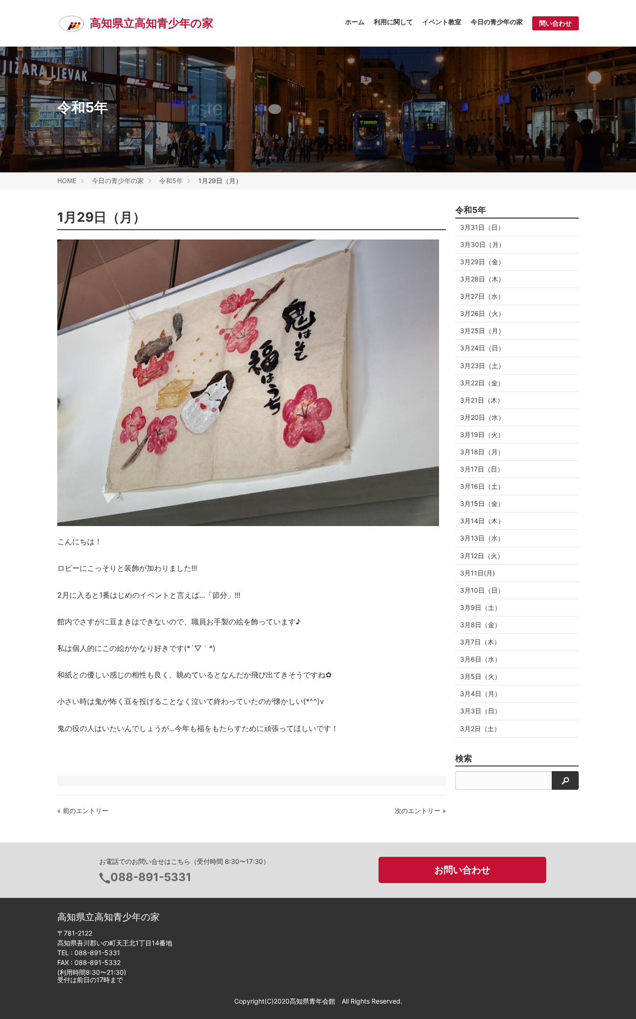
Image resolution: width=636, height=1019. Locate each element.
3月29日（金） (482, 262)
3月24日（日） (482, 348)
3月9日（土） (480, 607)
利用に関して (393, 22)
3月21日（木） (482, 400)
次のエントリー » (420, 810)
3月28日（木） (482, 279)
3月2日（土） (480, 728)
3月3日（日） (480, 711)
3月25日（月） (482, 331)
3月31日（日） (482, 227)
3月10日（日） (482, 590)
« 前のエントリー (82, 810)
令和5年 (171, 181)
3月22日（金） (482, 383)
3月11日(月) (477, 573)
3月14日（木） (482, 521)
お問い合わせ (462, 869)
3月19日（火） (482, 434)
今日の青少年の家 (497, 22)
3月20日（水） (482, 417)
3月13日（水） (482, 538)
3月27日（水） (482, 296)
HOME (66, 181)
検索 (463, 758)
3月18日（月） (482, 452)
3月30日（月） (482, 244)
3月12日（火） (482, 556)
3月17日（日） (482, 469)
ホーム (355, 22)
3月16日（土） (482, 486)
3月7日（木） (480, 642)
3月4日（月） (480, 694)
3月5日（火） (480, 676)
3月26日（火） (482, 313)
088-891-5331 (150, 877)
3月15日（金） (482, 503)
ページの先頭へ (616, 999)
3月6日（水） (480, 659)
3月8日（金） (480, 625)
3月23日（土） (482, 365)
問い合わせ (555, 23)
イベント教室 (441, 22)
